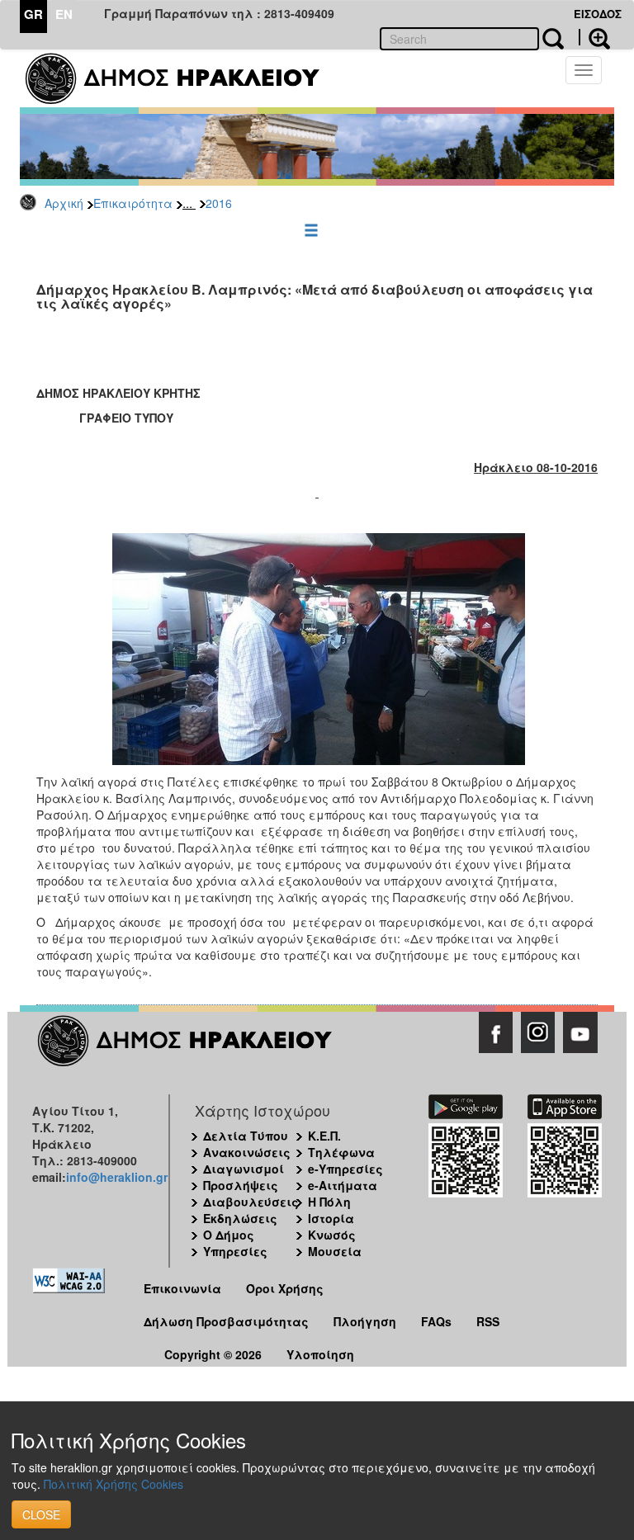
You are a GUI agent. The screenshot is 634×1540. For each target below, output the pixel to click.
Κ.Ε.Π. (324, 1135)
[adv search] (594, 37)
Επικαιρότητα (133, 203)
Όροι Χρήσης (285, 1288)
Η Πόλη (329, 1201)
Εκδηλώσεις (240, 1218)
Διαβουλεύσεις (251, 1201)
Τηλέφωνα (341, 1152)
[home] (183, 78)
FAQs (436, 1321)
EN (64, 14)
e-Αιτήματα (342, 1185)
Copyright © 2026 (213, 1354)
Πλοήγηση (365, 1321)
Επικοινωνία (182, 1288)
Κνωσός (332, 1234)
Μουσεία (335, 1251)
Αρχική (64, 203)
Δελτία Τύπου (245, 1135)
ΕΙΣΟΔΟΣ (598, 13)
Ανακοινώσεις (247, 1152)
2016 (219, 203)
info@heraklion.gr (117, 1177)
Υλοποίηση (320, 1354)
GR (33, 14)
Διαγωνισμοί (243, 1168)
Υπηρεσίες (235, 1251)
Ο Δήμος (228, 1234)
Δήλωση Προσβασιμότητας (226, 1321)
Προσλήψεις (240, 1185)
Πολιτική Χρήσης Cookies (113, 1484)
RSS (487, 1321)
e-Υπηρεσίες (345, 1168)
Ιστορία (331, 1218)
